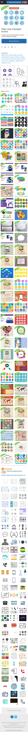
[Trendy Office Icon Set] (21, 203)
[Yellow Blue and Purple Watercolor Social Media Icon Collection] (21, 110)
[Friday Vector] (21, 261)
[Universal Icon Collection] (7, 378)
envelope (22, 57)
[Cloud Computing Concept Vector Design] (7, 273)
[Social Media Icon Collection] (7, 110)
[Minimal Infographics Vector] (7, 250)
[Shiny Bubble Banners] (7, 226)
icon (7, 58)
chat (21, 55)
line (10, 58)
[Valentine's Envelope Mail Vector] (7, 296)
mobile (18, 58)
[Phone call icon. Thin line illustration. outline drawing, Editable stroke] (21, 73)
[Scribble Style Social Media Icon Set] (21, 378)
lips (12, 58)
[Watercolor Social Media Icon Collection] (21, 284)
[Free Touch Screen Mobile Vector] (21, 296)
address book (5, 55)
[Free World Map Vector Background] (7, 459)
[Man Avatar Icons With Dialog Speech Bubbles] (7, 215)
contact (12, 57)
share (7, 60)
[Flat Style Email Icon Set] (21, 98)
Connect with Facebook (15, 2)
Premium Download (14, 41)
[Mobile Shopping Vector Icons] (21, 319)
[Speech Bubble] (21, 331)
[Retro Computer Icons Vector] (7, 447)
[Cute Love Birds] (7, 366)
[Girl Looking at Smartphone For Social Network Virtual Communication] (7, 319)
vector (8, 62)
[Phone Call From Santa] (7, 133)
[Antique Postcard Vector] (7, 191)
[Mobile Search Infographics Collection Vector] (7, 343)
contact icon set (10, 475)
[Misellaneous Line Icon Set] (21, 145)
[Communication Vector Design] (21, 191)
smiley (17, 60)
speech (21, 60)
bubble (15, 55)
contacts (16, 57)
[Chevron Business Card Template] (21, 366)
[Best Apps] (21, 354)
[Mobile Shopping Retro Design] (21, 156)
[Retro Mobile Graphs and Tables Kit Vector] (7, 354)
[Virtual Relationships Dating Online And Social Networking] (7, 203)
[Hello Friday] (21, 447)
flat (4, 58)
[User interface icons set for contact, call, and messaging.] (22, 504)
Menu (25, 2)
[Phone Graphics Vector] (7, 261)
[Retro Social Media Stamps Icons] (7, 424)
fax (2, 58)
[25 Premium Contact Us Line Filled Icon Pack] (14, 504)
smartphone (12, 60)
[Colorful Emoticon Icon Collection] (7, 308)
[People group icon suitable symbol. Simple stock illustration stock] (21, 84)
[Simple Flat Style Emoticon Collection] (21, 273)
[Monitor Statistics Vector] (7, 412)
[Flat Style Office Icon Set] (21, 308)
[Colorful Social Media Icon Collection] (21, 133)
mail (15, 58)
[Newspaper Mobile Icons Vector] (21, 424)
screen (3, 60)
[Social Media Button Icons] (7, 122)
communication (5, 57)
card (18, 55)
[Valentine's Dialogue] (7, 331)
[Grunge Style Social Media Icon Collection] (21, 122)
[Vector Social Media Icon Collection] (7, 145)
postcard (22, 58)
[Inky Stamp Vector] (21, 436)
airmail (10, 55)
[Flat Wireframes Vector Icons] (7, 436)
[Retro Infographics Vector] (21, 250)
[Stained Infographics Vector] (21, 401)
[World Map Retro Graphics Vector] (7, 401)
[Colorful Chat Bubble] (21, 180)
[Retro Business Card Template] (7, 389)
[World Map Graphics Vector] (21, 389)
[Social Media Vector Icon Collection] (21, 459)
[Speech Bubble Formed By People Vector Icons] (21, 238)
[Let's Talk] (7, 156)
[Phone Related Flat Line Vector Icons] (7, 98)
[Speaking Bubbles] (21, 226)
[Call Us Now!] (21, 215)
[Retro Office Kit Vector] (7, 284)
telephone (4, 62)
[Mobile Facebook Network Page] (21, 343)
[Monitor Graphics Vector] (21, 412)
